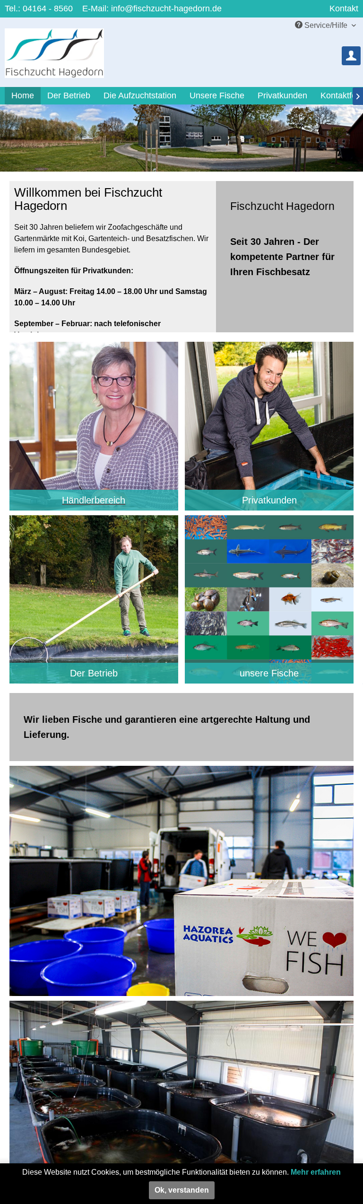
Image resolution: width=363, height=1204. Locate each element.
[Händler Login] (351, 55)
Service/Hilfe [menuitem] (325, 25)
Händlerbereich (93, 500)
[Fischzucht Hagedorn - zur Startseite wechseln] (54, 58)
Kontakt (343, 8)
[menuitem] (351, 55)
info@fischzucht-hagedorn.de (166, 8)
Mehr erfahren (316, 1172)
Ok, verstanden (182, 1190)
